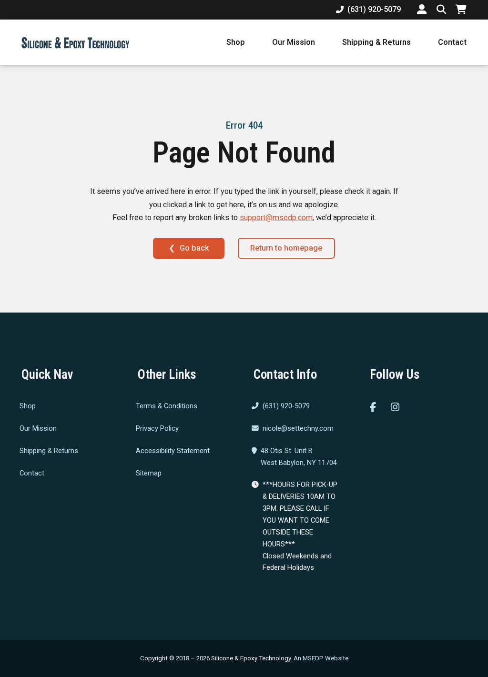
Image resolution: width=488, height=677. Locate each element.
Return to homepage (286, 248)
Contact (452, 42)
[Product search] (441, 9)
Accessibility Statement (173, 450)
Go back (194, 248)
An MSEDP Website (321, 658)
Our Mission (293, 42)
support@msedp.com (276, 217)
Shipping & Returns (376, 42)
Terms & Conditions (166, 406)
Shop (235, 42)
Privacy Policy (157, 428)
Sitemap (149, 473)
